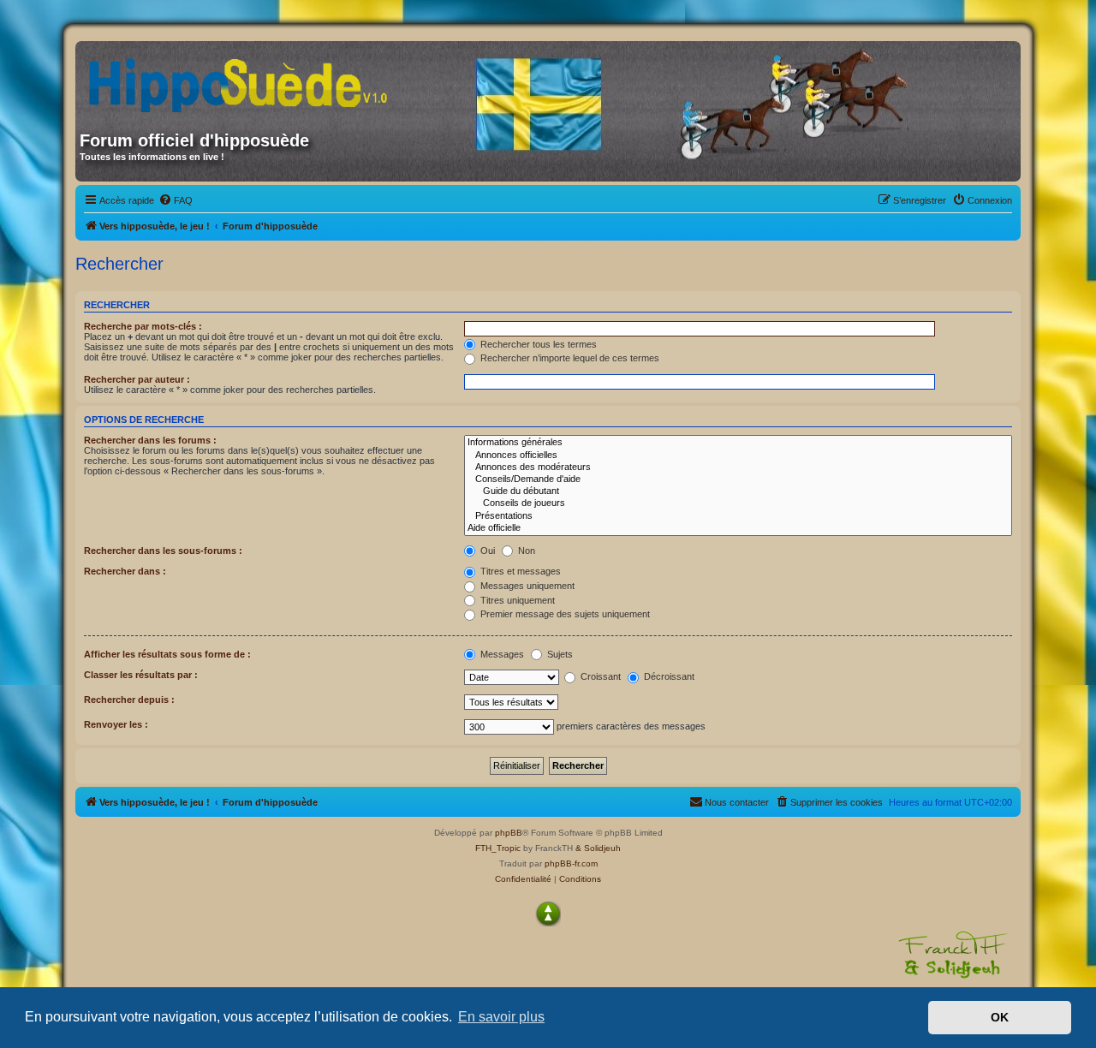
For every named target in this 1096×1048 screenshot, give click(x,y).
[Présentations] (738, 516)
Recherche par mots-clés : (143, 326)
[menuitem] (175, 200)
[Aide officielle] (738, 528)
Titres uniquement (516, 600)
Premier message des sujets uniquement (564, 614)
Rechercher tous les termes (537, 344)
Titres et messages (519, 571)
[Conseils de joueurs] (738, 503)
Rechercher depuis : (129, 699)
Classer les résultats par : (141, 675)
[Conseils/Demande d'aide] (738, 479)
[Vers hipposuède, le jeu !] (244, 79)
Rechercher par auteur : (137, 379)
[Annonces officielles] (738, 455)
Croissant (599, 676)
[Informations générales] (738, 443)
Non (525, 550)
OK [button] (1000, 1017)
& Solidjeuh (598, 848)
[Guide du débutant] (738, 491)
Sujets (559, 654)
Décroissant (667, 676)
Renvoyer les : (116, 724)
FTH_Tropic (498, 848)
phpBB (508, 832)
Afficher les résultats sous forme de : (167, 654)
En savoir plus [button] (501, 1016)
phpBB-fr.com (571, 863)
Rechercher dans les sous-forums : (163, 550)
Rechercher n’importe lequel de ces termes (568, 358)
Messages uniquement (526, 586)
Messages (501, 654)
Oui (486, 550)
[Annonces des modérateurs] (738, 467)
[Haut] (548, 913)
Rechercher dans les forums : (150, 440)
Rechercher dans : (125, 571)
